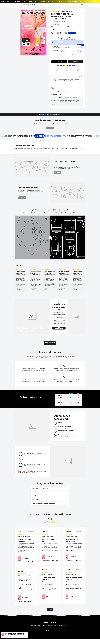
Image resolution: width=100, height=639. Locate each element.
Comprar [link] (50, 128)
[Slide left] (79, 77)
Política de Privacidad (52, 625)
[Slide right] (81, 77)
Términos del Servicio (63, 625)
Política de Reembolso (42, 625)
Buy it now (75, 62)
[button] (84, 5)
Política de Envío (50, 627)
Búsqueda (33, 625)
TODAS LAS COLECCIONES (59, 328)
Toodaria (51, 638)
